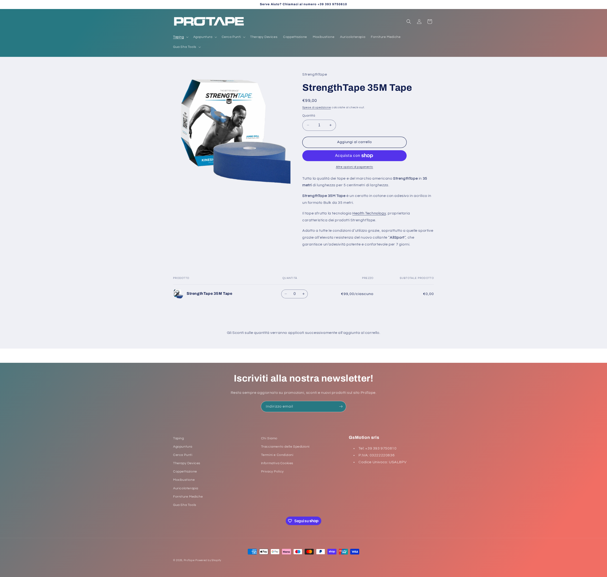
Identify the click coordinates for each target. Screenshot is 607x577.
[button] (180, 37)
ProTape (189, 560)
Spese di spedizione (316, 107)
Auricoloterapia (185, 488)
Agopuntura (182, 446)
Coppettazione (185, 471)
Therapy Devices (186, 463)
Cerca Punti (183, 455)
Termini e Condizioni (277, 455)
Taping (178, 438)
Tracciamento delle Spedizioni (285, 446)
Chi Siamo (269, 438)
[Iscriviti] (341, 406)
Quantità (308, 115)
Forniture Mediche (188, 496)
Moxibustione (184, 480)
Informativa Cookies (277, 463)
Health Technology (369, 213)
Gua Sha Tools (184, 505)
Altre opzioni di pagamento (354, 166)
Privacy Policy (272, 471)
